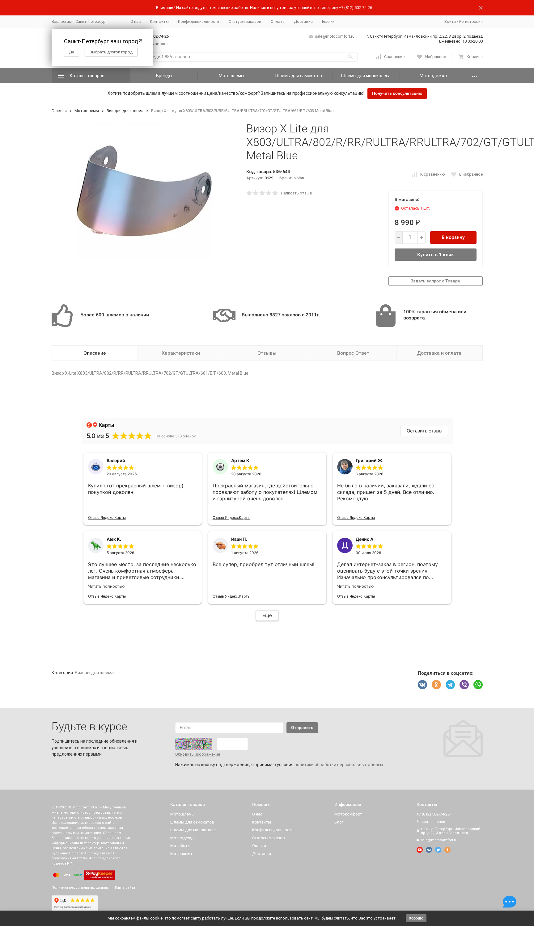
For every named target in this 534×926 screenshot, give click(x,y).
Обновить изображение (197, 754)
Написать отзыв (296, 193)
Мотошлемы (231, 75)
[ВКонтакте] (422, 684)
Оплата (278, 21)
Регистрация (471, 21)
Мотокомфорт (348, 814)
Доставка (303, 21)
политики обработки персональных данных (339, 764)
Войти (450, 21)
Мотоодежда (433, 75)
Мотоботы (180, 845)
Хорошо (416, 918)
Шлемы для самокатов (298, 75)
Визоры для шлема (125, 110)
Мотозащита (182, 853)
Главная (59, 110)
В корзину (453, 237)
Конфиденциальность (198, 21)
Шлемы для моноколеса (366, 75)
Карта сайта (125, 888)
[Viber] (464, 684)
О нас (135, 21)
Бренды (164, 75)
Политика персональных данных (80, 888)
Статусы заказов (245, 21)
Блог (338, 822)
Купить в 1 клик (435, 254)
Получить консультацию (397, 93)
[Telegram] (450, 684)
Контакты (159, 21)
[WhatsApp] (478, 684)
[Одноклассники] (436, 684)
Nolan (299, 178)
